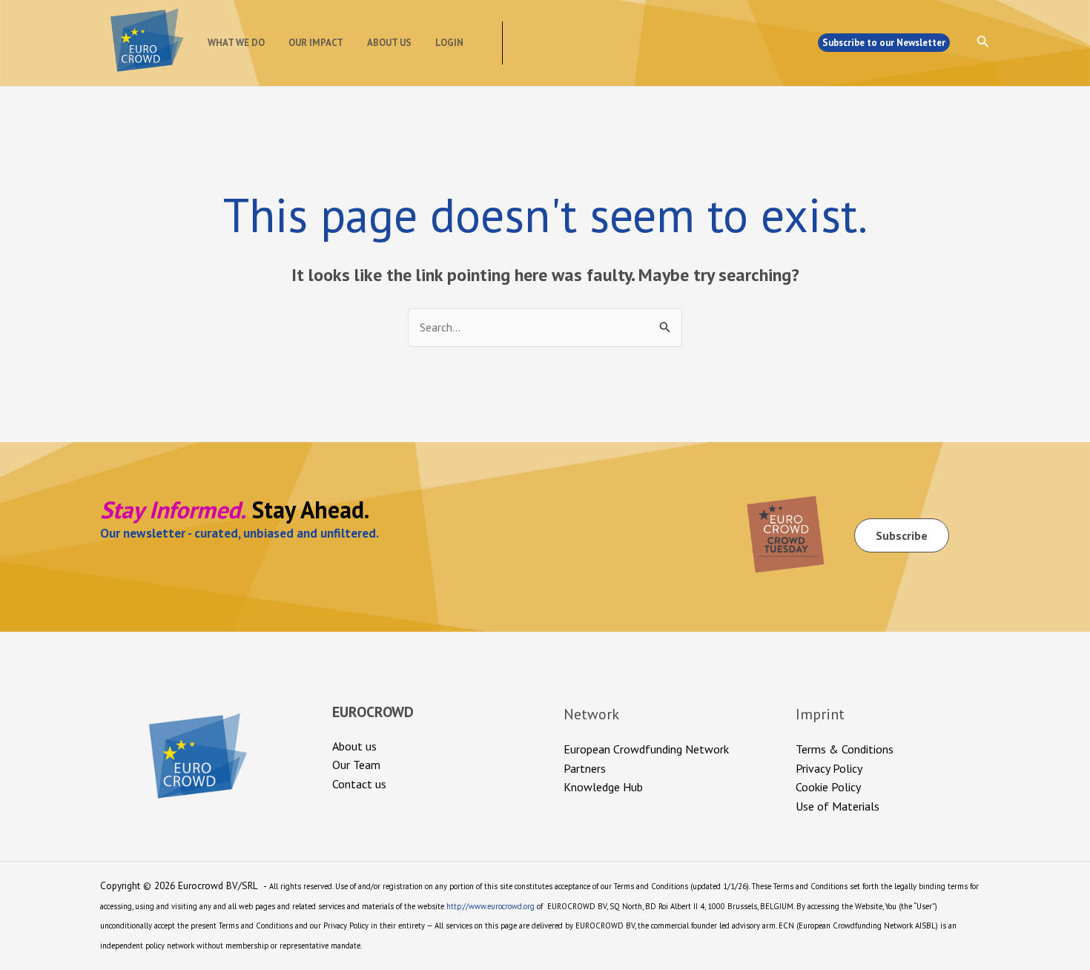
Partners (585, 768)
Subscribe (902, 535)
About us (389, 42)
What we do (236, 42)
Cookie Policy (828, 786)
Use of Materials (837, 806)
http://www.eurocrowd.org (490, 906)
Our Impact (315, 42)
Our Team (356, 764)
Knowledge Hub (603, 786)
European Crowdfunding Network (646, 749)
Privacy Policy (829, 768)
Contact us (359, 783)
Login (449, 42)
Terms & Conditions (845, 749)
